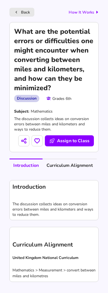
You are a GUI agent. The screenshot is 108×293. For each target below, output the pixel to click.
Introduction (26, 165)
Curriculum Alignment (70, 165)
